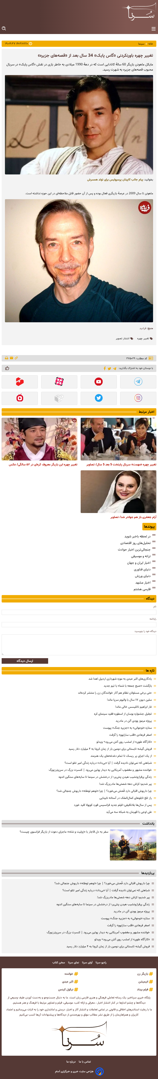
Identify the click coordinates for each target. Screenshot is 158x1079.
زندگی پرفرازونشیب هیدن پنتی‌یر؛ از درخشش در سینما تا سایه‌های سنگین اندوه (105, 777)
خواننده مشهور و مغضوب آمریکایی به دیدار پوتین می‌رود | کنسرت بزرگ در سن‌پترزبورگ (100, 770)
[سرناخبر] (138, 11)
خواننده (69, 974)
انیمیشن (143, 981)
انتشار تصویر (122, 339)
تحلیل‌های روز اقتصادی (135, 543)
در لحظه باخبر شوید (137, 536)
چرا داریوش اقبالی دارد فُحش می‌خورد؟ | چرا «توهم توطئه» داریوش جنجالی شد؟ (104, 791)
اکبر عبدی (67, 981)
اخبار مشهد (143, 582)
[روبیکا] (59, 399)
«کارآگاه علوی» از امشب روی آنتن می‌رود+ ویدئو (124, 742)
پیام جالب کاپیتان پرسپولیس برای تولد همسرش (115, 179)
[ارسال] (11, 358)
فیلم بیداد (142, 989)
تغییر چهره (143, 339)
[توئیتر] (109, 368)
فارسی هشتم (142, 589)
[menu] (153, 29)
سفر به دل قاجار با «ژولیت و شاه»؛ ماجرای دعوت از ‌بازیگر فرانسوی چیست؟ (64, 832)
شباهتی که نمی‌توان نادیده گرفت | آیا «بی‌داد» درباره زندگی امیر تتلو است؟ (108, 763)
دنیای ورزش (143, 576)
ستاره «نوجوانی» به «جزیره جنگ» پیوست (127, 728)
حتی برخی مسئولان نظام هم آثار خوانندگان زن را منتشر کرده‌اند (115, 693)
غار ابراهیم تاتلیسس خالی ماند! (133, 707)
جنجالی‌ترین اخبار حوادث (134, 549)
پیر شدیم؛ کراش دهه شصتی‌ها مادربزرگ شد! (125, 784)
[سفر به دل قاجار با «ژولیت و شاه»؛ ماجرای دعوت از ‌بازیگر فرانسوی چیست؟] (133, 845)
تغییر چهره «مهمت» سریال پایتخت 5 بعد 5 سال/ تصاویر (121, 464)
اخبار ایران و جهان (139, 562)
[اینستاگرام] (138, 399)
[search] (4, 28)
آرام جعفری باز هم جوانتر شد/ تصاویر (133, 517)
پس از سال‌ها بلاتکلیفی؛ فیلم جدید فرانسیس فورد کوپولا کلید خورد (113, 805)
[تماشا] (20, 382)
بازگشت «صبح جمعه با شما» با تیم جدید (128, 686)
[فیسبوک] (104, 368)
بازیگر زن (142, 974)
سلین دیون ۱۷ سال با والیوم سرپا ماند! (129, 700)
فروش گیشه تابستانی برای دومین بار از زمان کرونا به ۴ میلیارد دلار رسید (110, 749)
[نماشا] (20, 399)
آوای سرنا (87, 962)
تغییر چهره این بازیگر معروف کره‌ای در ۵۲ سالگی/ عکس (43, 464)
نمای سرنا (74, 962)
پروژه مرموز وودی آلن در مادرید (134, 721)
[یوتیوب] (99, 382)
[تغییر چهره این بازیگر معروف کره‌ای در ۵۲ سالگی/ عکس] (39, 439)
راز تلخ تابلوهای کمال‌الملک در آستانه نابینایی (125, 798)
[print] (7, 358)
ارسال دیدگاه (25, 661)
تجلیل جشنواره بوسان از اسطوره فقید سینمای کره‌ (123, 714)
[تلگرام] (114, 368)
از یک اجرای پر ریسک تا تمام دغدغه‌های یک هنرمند (121, 756)
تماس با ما (85, 1062)
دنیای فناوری (142, 569)
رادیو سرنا (101, 962)
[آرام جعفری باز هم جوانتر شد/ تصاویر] (118, 491)
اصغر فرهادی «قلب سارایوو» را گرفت (130, 735)
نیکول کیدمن (65, 989)
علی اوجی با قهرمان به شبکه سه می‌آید (129, 812)
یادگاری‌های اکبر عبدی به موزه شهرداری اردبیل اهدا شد (120, 679)
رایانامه (153, 619)
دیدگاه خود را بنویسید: (145, 631)
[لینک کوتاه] (16, 358)
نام (154, 606)
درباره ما (71, 1062)
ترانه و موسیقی (141, 556)
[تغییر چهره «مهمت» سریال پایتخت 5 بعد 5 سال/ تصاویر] (118, 439)
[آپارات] (59, 382)
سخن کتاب (59, 962)
